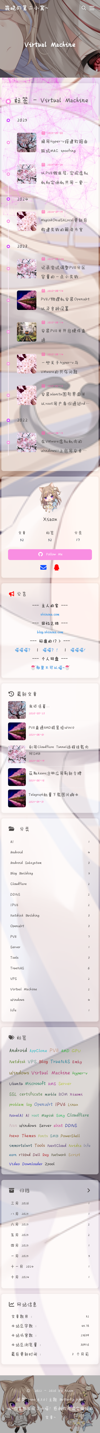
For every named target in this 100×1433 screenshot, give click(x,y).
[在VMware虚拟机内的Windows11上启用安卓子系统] (26, 442)
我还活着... (39, 706)
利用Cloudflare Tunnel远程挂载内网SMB (59, 750)
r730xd (25, 1155)
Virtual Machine (50, 1073)
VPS (32, 1061)
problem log (20, 1105)
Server (64, 1084)
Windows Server (35, 1126)
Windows (19, 1073)
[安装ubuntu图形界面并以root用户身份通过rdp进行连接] (26, 395)
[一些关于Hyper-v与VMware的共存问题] (26, 363)
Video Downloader (25, 1164)
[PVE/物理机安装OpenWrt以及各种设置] (26, 300)
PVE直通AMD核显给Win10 (51, 727)
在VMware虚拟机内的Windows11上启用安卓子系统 (64, 447)
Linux (73, 1105)
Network (58, 1155)
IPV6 (60, 1104)
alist (58, 1126)
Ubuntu (16, 1084)
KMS (52, 1084)
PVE (54, 1050)
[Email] (43, 567)
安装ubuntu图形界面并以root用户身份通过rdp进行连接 (64, 400)
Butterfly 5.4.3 (71, 1399)
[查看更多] (88, 1190)
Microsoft (35, 1084)
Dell (36, 1155)
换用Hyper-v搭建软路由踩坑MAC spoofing (64, 146)
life (87, 1146)
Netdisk (17, 1062)
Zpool (50, 1164)
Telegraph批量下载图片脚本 (54, 794)
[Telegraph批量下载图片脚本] (17, 798)
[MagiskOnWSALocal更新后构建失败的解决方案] (26, 221)
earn (13, 1155)
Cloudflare (78, 1115)
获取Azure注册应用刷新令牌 (55, 773)
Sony (60, 1115)
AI (27, 1115)
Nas (13, 1126)
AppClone (38, 1051)
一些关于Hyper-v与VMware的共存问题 (60, 367)
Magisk (47, 1115)
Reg (45, 1155)
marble (50, 1094)
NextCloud (56, 1146)
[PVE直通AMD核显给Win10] (17, 731)
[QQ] (57, 567)
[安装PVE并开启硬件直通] (26, 332)
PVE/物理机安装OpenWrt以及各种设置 (65, 304)
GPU (76, 1051)
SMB (54, 1136)
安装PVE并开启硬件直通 (63, 335)
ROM (63, 1094)
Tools (39, 1146)
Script (74, 1155)
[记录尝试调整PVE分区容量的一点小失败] (26, 268)
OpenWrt (43, 1104)
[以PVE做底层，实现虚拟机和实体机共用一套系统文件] (26, 174)
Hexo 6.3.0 (36, 1399)
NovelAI (16, 1115)
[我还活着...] (17, 710)
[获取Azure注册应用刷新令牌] (17, 777)
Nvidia (75, 1146)
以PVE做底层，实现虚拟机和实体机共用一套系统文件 (64, 178)
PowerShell (70, 1136)
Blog (43, 1062)
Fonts (43, 1136)
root (35, 1115)
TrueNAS (60, 1061)
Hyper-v (80, 1073)
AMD (65, 1051)
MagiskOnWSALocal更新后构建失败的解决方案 (64, 225)
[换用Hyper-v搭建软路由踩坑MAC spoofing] (26, 142)
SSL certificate (25, 1094)
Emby (77, 1062)
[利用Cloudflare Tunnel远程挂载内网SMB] (17, 754)
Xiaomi (76, 1094)
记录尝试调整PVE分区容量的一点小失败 (63, 272)
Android (18, 1050)
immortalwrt (20, 1146)
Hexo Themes (22, 1136)
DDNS (71, 1126)
